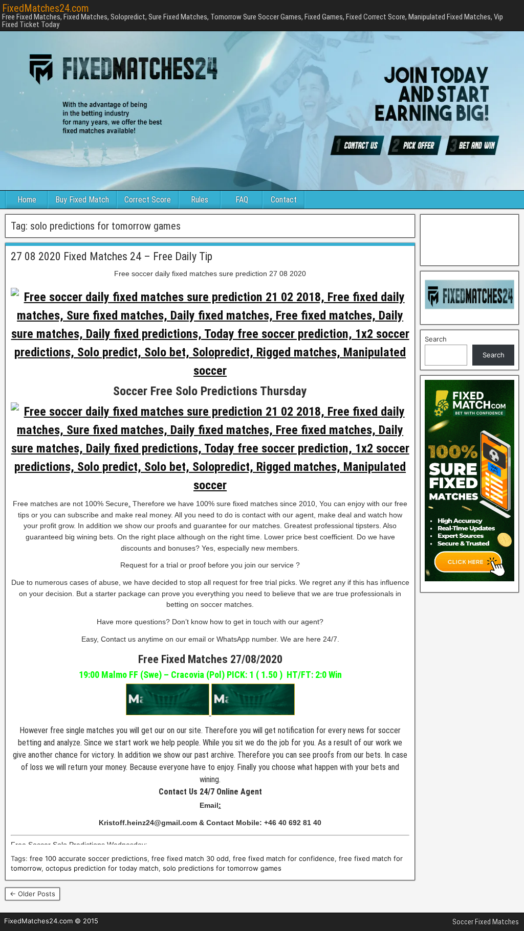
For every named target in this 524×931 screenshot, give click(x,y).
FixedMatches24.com (45, 8)
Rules (199, 200)
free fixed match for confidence (284, 858)
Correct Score (147, 200)
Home (26, 200)
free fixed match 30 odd (190, 858)
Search (436, 339)
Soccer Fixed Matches (485, 921)
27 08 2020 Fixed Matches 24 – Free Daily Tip (111, 256)
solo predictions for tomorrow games (222, 868)
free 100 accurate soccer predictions (88, 858)
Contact (284, 200)
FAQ (241, 200)
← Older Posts (32, 894)
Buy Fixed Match (82, 200)
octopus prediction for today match (102, 868)
